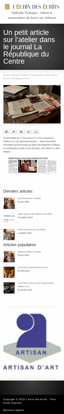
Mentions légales (13, 410)
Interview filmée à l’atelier (29, 198)
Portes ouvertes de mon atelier (32, 229)
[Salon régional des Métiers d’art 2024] (9, 219)
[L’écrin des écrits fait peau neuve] (9, 272)
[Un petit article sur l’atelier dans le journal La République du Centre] (32, 104)
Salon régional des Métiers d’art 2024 (35, 214)
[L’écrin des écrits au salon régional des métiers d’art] (9, 288)
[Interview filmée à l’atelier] (9, 203)
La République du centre (31, 138)
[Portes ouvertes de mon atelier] (9, 234)
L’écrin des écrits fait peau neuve (33, 267)
